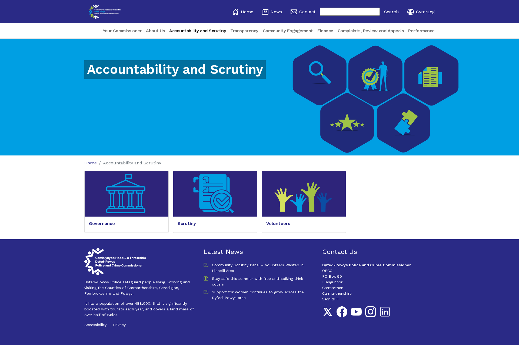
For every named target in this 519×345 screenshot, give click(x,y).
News (276, 11)
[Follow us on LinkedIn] (385, 311)
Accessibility (95, 325)
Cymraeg (425, 11)
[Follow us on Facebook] (342, 311)
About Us (155, 30)
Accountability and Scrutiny (197, 30)
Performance (421, 30)
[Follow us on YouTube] (356, 311)
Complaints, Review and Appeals (371, 30)
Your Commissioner (122, 30)
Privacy (119, 325)
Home (247, 11)
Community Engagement (288, 30)
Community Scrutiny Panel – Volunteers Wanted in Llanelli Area (258, 268)
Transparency (244, 30)
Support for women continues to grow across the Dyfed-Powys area (258, 295)
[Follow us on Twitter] (327, 311)
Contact (307, 11)
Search (391, 11)
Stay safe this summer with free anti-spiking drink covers (257, 281)
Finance (325, 30)
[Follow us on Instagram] (370, 311)
